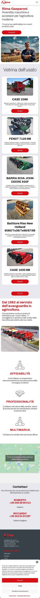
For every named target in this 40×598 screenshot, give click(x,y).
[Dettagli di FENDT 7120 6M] (20, 126)
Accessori (6, 556)
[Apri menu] (37, 2)
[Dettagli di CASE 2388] (20, 87)
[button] (37, 562)
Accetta (20, 580)
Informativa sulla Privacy (23, 595)
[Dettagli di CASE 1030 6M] (20, 257)
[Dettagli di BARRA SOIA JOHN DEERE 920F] (20, 165)
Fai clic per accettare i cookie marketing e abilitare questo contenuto (20, 458)
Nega (20, 586)
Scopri (20, 111)
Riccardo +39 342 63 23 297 (20, 514)
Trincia (6, 558)
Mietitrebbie (7, 553)
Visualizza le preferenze (20, 591)
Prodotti (11, 32)
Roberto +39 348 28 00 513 (20, 501)
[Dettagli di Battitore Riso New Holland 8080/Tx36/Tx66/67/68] (20, 210)
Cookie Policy (12, 595)
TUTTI (20, 294)
